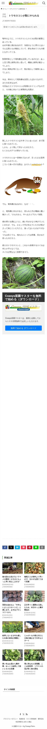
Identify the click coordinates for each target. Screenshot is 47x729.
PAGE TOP (43, 704)
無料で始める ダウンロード (23, 328)
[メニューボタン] (3, 3)
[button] (4, 547)
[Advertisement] (23, 438)
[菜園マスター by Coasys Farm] (23, 3)
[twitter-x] (23, 714)
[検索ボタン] (44, 3)
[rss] (26, 714)
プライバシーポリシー (10, 719)
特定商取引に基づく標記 (23, 722)
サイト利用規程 (31, 719)
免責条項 (22, 719)
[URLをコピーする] (42, 547)
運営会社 (41, 719)
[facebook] (20, 714)
